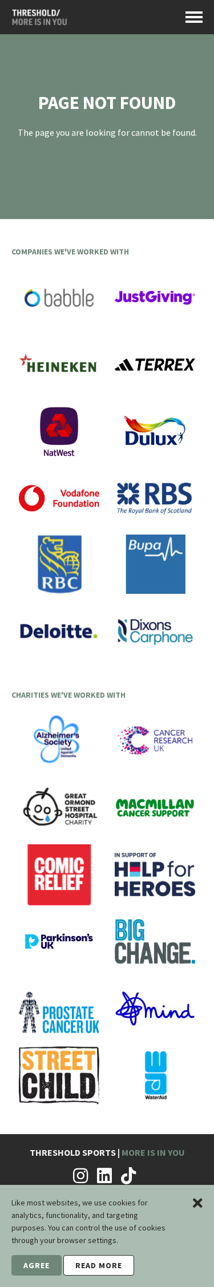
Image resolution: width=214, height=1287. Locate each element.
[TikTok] (128, 1176)
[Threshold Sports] (39, 21)
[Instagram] (80, 1176)
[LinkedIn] (104, 1176)
